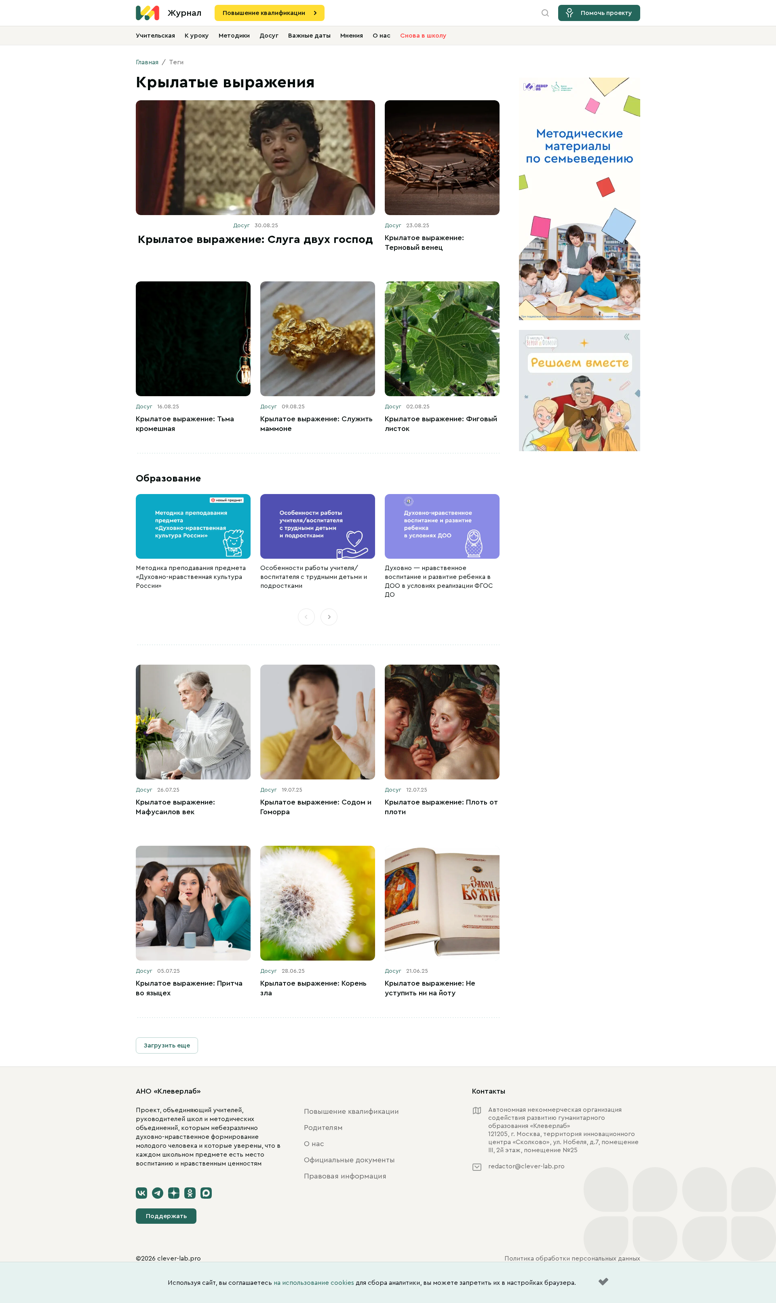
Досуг (268, 35)
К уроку (197, 35)
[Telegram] (157, 1193)
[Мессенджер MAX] (206, 1193)
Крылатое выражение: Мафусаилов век (175, 806)
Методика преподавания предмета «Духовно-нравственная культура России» (191, 577)
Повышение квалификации (264, 13)
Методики (234, 35)
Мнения (351, 35)
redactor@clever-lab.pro (526, 1166)
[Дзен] (173, 1193)
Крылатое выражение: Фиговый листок (441, 423)
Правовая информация (345, 1176)
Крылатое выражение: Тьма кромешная (185, 423)
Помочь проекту (606, 13)
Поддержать (166, 1216)
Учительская (155, 35)
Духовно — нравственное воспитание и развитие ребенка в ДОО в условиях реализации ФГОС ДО (439, 581)
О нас (381, 35)
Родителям (323, 1127)
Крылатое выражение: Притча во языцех (189, 988)
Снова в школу (423, 35)
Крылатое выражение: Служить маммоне (316, 423)
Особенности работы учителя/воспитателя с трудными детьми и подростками (313, 577)
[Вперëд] (329, 617)
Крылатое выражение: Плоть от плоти (441, 806)
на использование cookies (314, 1283)
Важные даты (309, 35)
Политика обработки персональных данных (572, 1258)
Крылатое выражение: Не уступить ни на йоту (430, 988)
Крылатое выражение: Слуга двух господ (255, 239)
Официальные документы (349, 1160)
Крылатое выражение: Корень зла (313, 988)
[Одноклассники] (190, 1193)
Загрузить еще (167, 1045)
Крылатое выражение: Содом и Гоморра (315, 806)
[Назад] (306, 617)
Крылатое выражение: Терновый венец (424, 242)
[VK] (141, 1193)
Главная (147, 62)
